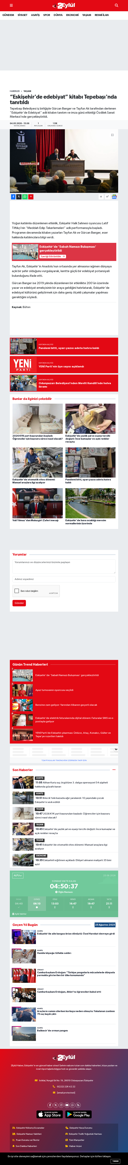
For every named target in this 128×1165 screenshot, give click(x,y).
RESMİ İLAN (102, 15)
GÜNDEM (8, 15)
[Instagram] (61, 1105)
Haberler (15, 91)
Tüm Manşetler (76, 1140)
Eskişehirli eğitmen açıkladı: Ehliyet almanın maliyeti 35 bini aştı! (73, 862)
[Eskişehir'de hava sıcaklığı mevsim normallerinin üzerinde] (90, 503)
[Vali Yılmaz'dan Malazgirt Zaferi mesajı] (37, 503)
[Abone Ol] (114, 196)
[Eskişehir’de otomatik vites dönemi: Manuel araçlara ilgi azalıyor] (37, 462)
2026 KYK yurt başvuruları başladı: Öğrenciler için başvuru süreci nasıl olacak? (72, 815)
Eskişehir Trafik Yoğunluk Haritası (85, 1134)
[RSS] (78, 1105)
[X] (55, 1105)
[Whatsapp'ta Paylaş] (25, 196)
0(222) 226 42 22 (66, 1086)
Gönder (19, 603)
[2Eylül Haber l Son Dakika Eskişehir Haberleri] (64, 5)
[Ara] (116, 5)
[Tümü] (114, 770)
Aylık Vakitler (20, 914)
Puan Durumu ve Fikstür (27, 1140)
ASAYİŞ (35, 15)
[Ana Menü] (11, 5)
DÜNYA (58, 15)
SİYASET (22, 15)
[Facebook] (50, 1105)
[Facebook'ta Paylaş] (13, 196)
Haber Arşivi (75, 1146)
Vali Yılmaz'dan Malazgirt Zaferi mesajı (35, 520)
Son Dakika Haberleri (26, 1146)
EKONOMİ (72, 15)
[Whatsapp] (72, 1105)
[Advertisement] (66, 80)
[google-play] (78, 1114)
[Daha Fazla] (30, 196)
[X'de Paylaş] (19, 196)
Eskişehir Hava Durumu (81, 1128)
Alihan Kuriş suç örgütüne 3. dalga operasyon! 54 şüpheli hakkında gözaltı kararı (71, 784)
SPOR (46, 15)
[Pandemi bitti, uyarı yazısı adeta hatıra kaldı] (90, 462)
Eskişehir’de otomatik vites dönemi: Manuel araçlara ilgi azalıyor (71, 846)
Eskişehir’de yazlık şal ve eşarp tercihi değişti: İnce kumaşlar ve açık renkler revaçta (87, 439)
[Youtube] (66, 1105)
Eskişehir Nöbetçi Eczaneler (30, 1128)
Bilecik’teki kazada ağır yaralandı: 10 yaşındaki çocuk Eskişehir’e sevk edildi (69, 800)
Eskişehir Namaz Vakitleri (29, 1134)
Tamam (115, 1161)
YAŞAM (86, 15)
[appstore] (49, 1114)
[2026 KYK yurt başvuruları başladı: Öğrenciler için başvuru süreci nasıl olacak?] (37, 418)
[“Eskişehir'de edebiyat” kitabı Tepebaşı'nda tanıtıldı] (64, 161)
